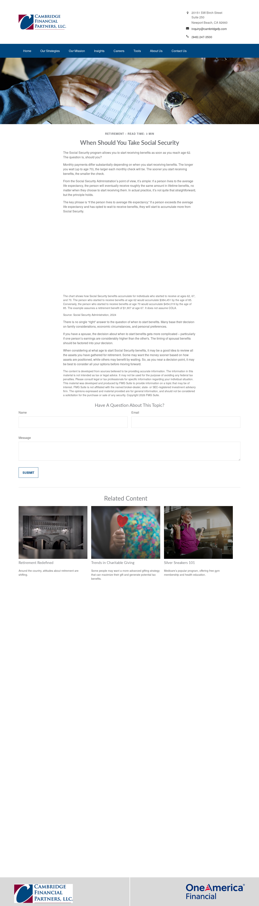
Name (23, 412)
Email (135, 412)
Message (25, 437)
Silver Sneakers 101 (179, 563)
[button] (27, 51)
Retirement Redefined (36, 563)
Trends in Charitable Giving (112, 563)
